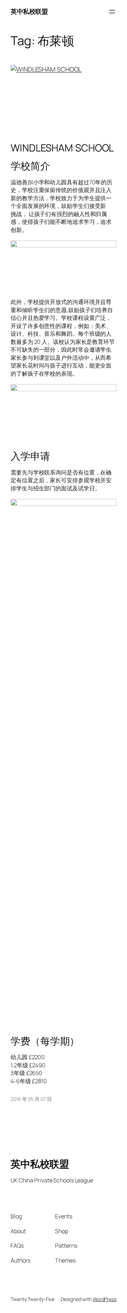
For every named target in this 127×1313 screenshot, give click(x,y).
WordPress (104, 1299)
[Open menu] (112, 11)
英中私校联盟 (29, 11)
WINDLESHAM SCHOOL (62, 148)
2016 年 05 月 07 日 (31, 1099)
